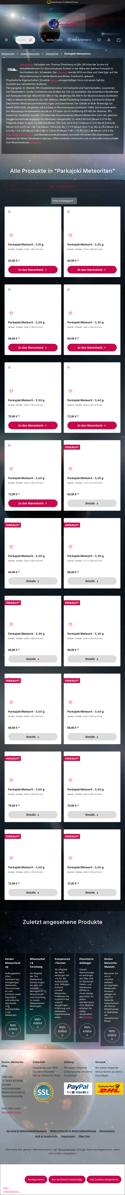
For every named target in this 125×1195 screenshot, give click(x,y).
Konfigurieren (36, 1179)
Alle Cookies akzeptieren (104, 1179)
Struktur (27, 134)
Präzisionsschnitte (12, 1096)
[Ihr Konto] (109, 40)
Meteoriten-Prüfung (13, 1092)
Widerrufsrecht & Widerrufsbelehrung (73, 1131)
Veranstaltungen (11, 1088)
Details (90, 503)
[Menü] (6, 39)
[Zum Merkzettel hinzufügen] (11, 235)
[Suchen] (30, 40)
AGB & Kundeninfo (46, 1136)
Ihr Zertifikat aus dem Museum (64, 2)
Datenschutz (107, 1131)
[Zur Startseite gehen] (62, 22)
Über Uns (7, 1076)
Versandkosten (67, 1149)
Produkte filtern (64, 186)
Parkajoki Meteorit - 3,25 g (85, 478)
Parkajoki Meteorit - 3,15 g (25, 244)
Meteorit (63, 72)
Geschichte (26, 64)
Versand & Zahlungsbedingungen (26, 1131)
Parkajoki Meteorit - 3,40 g (26, 711)
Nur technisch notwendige (67, 1179)
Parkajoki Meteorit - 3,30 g (26, 322)
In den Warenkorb (31, 269)
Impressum (68, 1136)
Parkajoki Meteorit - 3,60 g (85, 400)
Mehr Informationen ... (12, 1189)
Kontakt (6, 1084)
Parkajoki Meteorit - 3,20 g (85, 244)
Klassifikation (13, 134)
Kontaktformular (11, 1112)
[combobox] (20, 40)
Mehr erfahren (13, 1028)
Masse (53, 80)
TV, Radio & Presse (12, 1080)
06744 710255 (54, 40)
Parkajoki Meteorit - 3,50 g (26, 400)
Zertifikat (87, 1017)
